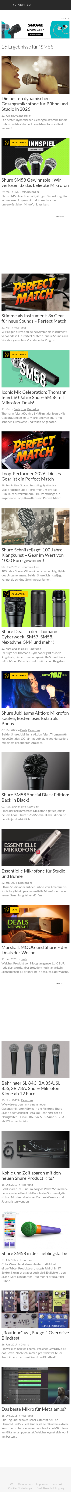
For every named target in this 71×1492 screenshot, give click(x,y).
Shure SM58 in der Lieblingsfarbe (34, 1253)
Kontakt (57, 1484)
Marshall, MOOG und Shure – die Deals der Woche (34, 949)
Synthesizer (49, 485)
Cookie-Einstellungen (20, 1488)
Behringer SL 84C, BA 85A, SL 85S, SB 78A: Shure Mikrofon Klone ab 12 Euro (31, 1088)
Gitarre (24, 485)
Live (15, 115)
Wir (12, 1484)
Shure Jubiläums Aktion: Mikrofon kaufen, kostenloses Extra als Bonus (35, 718)
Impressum (42, 1484)
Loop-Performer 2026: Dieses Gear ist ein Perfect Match (31, 476)
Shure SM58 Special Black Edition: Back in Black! (35, 797)
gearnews (22, 5)
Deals (23, 191)
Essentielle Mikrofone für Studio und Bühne (33, 873)
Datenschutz (25, 1484)
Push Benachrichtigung (50, 1488)
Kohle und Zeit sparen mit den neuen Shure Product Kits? (31, 1175)
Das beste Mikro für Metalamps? (34, 1409)
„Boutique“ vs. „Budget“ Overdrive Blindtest (35, 1335)
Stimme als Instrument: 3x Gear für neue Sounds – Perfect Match (34, 318)
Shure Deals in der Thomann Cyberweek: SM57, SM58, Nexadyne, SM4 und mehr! (29, 637)
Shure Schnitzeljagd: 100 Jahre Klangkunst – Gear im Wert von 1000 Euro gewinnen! (33, 555)
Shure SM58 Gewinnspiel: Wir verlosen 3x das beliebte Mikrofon (35, 182)
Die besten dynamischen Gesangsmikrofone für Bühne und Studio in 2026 (35, 104)
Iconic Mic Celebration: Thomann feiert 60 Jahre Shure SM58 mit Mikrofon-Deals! (34, 397)
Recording (25, 115)
